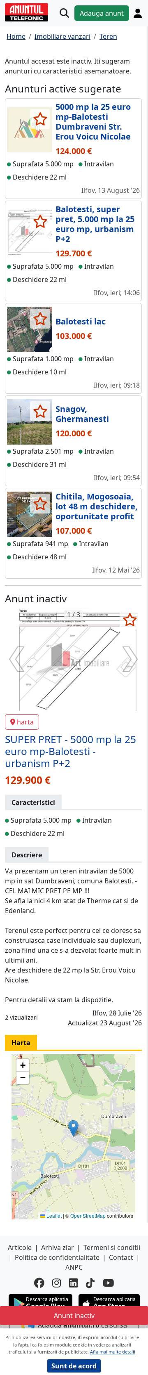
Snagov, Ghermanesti (82, 413)
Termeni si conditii (111, 1247)
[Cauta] (64, 13)
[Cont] (137, 13)
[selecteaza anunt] (40, 119)
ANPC (74, 1267)
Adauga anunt (102, 13)
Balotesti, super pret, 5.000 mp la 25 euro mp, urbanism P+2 (95, 224)
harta (25, 722)
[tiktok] (90, 1283)
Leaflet (53, 1215)
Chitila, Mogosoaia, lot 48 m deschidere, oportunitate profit (97, 506)
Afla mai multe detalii (112, 1352)
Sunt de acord (74, 1365)
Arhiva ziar (57, 1247)
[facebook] (39, 1283)
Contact (121, 1257)
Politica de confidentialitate (57, 1257)
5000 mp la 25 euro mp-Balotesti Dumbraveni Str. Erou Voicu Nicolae (93, 121)
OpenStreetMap (88, 1215)
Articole (20, 1247)
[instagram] (56, 1283)
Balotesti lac (81, 321)
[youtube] (108, 1283)
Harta (21, 1042)
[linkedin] (73, 1283)
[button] (73, 1128)
